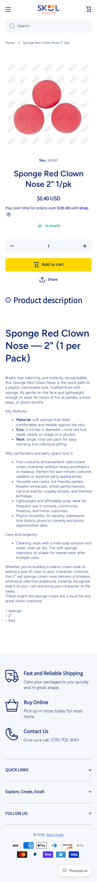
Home (9, 43)
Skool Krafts (55, 835)
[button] (89, 9)
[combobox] (48, 26)
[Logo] (48, 9)
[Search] (10, 26)
